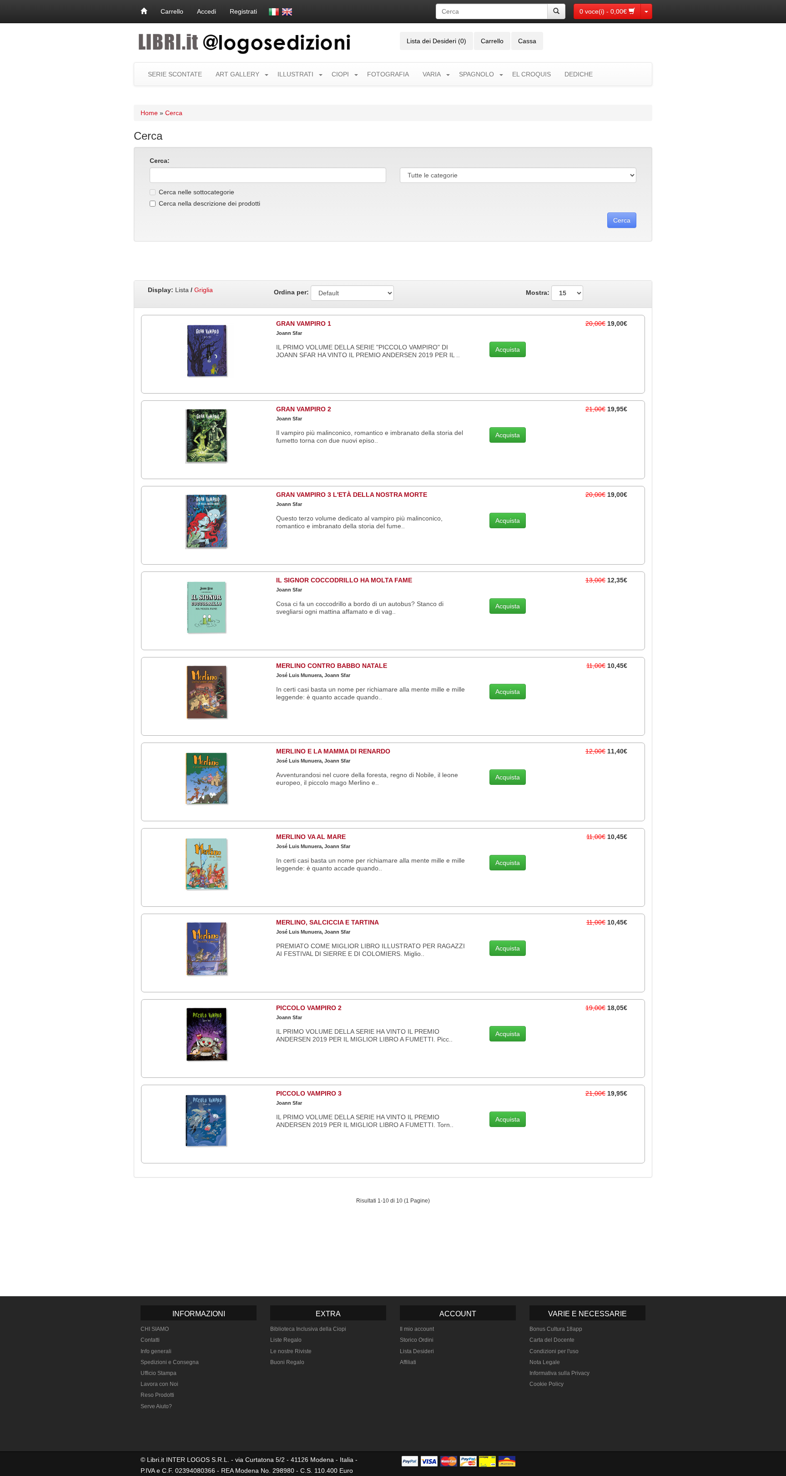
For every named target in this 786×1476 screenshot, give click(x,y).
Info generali (156, 1351)
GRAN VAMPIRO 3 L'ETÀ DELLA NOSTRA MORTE (351, 494)
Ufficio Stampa (158, 1373)
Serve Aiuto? (156, 1406)
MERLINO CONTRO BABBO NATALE (331, 665)
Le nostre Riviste (291, 1351)
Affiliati (408, 1362)
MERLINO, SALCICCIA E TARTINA (327, 922)
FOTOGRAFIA (388, 74)
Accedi (206, 11)
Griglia (203, 289)
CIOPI (340, 74)
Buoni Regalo (287, 1362)
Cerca (173, 112)
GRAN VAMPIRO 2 (303, 409)
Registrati (243, 11)
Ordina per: (291, 292)
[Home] (144, 11)
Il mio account (417, 1329)
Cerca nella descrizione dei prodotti (209, 203)
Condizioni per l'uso (554, 1351)
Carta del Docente (551, 1340)
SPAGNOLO (476, 74)
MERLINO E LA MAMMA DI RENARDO (333, 751)
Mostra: (538, 292)
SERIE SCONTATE (175, 74)
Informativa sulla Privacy (559, 1373)
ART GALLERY (237, 74)
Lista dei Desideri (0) (436, 41)
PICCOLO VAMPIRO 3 (309, 1093)
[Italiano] (273, 11)
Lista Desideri (417, 1351)
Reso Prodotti (157, 1395)
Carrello (172, 11)
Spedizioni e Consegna (170, 1362)
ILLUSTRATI (295, 74)
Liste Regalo (286, 1340)
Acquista (507, 349)
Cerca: (160, 160)
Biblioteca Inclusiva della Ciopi (308, 1329)
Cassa (527, 41)
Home (149, 112)
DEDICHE (578, 74)
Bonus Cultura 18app (555, 1329)
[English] (287, 11)
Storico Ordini (416, 1340)
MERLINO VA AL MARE (311, 836)
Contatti (150, 1340)
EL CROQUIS (531, 74)
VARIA (432, 74)
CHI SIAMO (155, 1329)
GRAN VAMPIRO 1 (303, 323)
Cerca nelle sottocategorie (196, 192)
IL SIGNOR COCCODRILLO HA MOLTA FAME (344, 580)
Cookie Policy (546, 1384)
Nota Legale (544, 1362)
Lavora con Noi (159, 1384)
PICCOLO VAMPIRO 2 (309, 1007)
